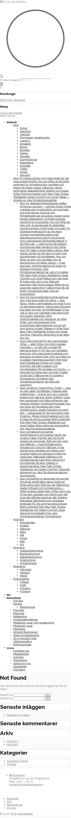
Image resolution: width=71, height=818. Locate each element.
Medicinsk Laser (23, 625)
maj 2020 (12, 744)
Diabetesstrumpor (31, 557)
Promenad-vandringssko (35, 137)
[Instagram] (6, 790)
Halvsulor (25, 569)
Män (22, 541)
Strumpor (19, 547)
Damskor (25, 131)
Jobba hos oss (22, 663)
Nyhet (23, 128)
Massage (18, 613)
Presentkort (20, 660)
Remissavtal (27, 607)
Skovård (25, 175)
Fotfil (23, 585)
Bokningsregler (22, 644)
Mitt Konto (6, 100)
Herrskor (25, 134)
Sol (22, 544)
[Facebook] (3, 790)
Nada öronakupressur (26, 635)
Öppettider (20, 666)
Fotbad (24, 582)
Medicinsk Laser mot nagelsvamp (33, 622)
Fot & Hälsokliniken (21, 813)
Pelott (23, 575)
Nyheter (12, 764)
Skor (16, 125)
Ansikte (24, 525)
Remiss (17, 604)
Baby (23, 532)
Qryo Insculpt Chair (24, 638)
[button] (8, 116)
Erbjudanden (27, 522)
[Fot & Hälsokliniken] (13, 1)
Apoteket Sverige (17, 761)
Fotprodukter (21, 578)
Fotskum (25, 591)
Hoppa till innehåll (11, 113)
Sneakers (25, 143)
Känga (24, 153)
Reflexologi (20, 616)
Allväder (25, 156)
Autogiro (18, 657)
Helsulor (25, 572)
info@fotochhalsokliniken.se (26, 784)
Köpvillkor (19, 669)
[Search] (1, 83)
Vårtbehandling (22, 641)
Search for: (6, 694)
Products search (10, 80)
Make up (25, 528)
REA (9, 595)
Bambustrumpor (30, 553)
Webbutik (12, 122)
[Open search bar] (1, 77)
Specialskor (27, 162)
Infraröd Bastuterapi (25, 632)
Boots (23, 147)
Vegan (24, 172)
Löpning (25, 140)
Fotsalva (25, 588)
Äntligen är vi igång (18, 715)
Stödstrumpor (28, 563)
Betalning (19, 100)
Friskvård (18, 610)
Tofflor (24, 168)
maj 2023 (12, 741)
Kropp (23, 538)
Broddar (25, 150)
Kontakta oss (21, 650)
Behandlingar (14, 598)
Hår (22, 535)
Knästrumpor (28, 560)
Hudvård (18, 519)
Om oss (10, 648)
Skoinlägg (19, 566)
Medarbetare (21, 654)
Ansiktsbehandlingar (25, 619)
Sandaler (25, 165)
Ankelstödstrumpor (31, 550)
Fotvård (18, 600)
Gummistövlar (28, 159)
